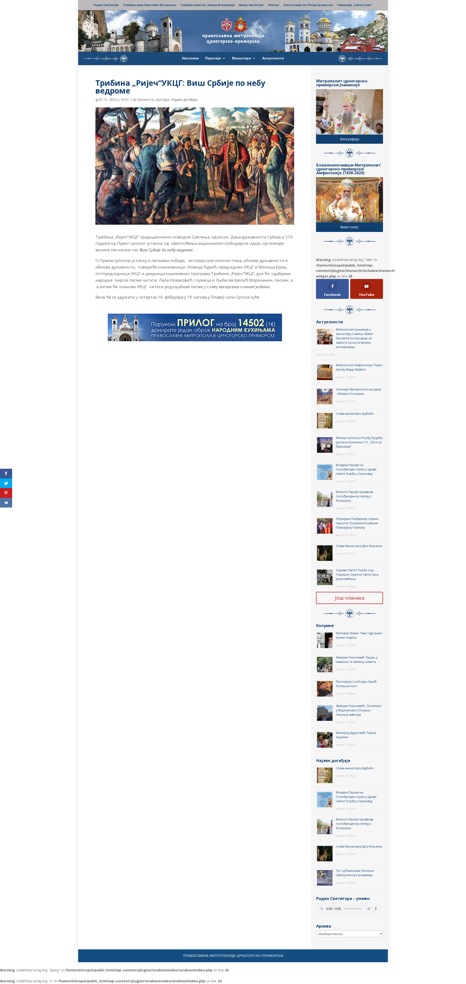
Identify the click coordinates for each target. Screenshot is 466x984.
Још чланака (349, 598)
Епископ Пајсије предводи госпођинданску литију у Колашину (354, 496)
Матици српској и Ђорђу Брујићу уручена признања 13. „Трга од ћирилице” (359, 442)
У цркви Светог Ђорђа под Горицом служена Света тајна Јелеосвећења (357, 574)
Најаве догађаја (184, 99)
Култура (162, 99)
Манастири (241, 58)
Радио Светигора (106, 5)
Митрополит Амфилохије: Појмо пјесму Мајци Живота (359, 367)
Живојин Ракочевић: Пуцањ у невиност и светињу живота (356, 659)
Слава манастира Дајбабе (355, 414)
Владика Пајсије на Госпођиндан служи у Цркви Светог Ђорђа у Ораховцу (356, 469)
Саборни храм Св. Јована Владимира (208, 5)
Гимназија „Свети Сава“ (354, 5)
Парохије (213, 58)
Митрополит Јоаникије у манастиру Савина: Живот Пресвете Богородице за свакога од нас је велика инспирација (354, 338)
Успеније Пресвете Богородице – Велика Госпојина (358, 391)
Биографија (349, 139)
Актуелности (273, 58)
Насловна (190, 58)
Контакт (273, 5)
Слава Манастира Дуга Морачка (359, 546)
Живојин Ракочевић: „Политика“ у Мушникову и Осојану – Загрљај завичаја (359, 710)
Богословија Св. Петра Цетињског (308, 5)
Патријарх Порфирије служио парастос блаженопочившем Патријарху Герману (357, 523)
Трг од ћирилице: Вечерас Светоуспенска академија (355, 873)
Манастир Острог (251, 5)
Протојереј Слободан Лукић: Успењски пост (356, 684)
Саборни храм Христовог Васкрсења (149, 5)
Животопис (349, 227)
